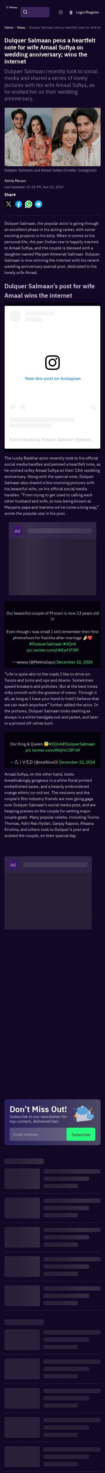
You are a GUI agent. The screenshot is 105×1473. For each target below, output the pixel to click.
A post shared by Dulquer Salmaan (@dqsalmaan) (55, 439)
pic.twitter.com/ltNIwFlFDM (52, 650)
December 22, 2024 (74, 662)
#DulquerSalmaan (45, 644)
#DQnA (55, 744)
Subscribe (81, 1134)
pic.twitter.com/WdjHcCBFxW (52, 750)
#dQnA (69, 644)
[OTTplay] (12, 12)
